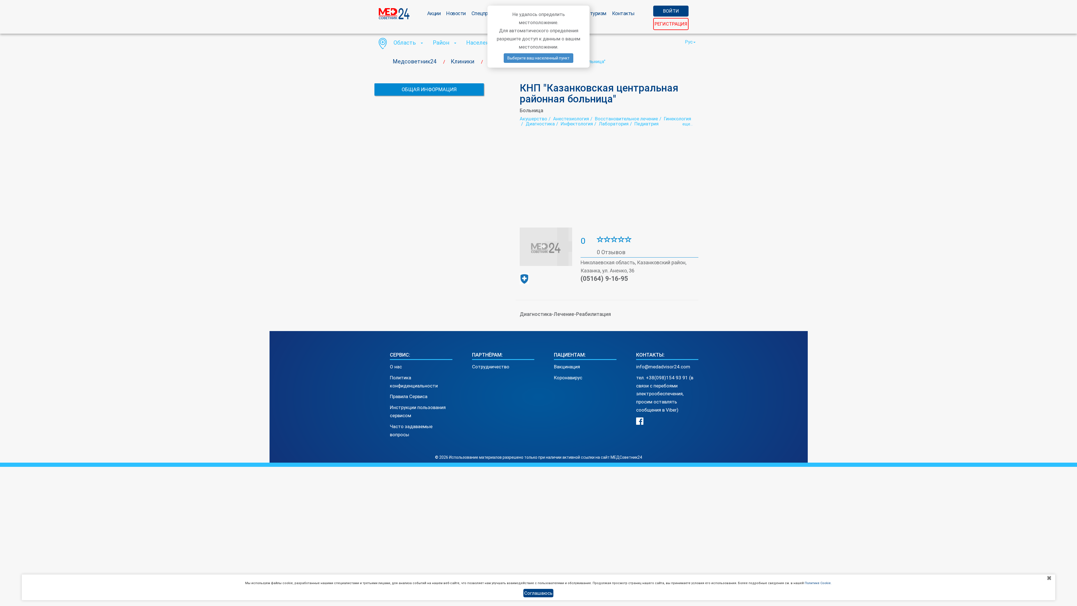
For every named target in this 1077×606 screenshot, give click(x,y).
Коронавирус (568, 377)
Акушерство (533, 118)
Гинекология (677, 118)
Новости (456, 13)
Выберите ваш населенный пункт (538, 58)
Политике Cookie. (818, 583)
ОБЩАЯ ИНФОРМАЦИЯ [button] (429, 89)
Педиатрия (646, 124)
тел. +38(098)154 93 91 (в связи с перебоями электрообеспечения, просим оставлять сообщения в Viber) (664, 394)
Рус (689, 42)
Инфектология (577, 124)
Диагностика (540, 124)
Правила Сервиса (408, 396)
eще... (687, 124)
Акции (434, 13)
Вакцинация (567, 366)
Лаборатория (614, 124)
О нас (396, 366)
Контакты (623, 13)
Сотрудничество (490, 366)
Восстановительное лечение (626, 118)
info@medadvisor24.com (663, 366)
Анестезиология (571, 118)
